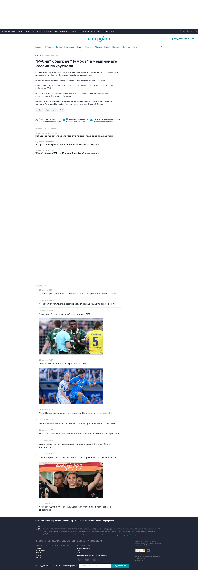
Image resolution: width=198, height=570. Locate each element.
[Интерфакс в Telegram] (81, 559)
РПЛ (61, 110)
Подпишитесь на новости (57, 565)
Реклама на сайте (93, 521)
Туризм (73, 31)
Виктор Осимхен (54, 251)
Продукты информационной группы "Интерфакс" (70, 541)
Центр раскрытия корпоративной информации (92, 555)
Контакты (39, 521)
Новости (116, 47)
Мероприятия (109, 31)
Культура (89, 47)
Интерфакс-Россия (51, 31)
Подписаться (120, 565)
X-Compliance (40, 551)
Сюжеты (126, 47)
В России (49, 47)
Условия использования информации (147, 556)
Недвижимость (83, 31)
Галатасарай (84, 251)
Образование (96, 31)
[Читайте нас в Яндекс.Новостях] (78, 559)
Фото (134, 47)
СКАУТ (38, 553)
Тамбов (54, 110)
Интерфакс (99, 38)
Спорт (79, 47)
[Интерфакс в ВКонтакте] (88, 559)
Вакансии (79, 521)
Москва (98, 47)
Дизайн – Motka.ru (141, 560)
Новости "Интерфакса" (84, 548)
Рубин (46, 110)
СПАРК (38, 548)
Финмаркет (64, 31)
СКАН (79, 551)
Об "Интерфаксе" (24, 31)
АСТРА (38, 557)
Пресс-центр (68, 521)
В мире (59, 47)
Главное (39, 47)
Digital (107, 47)
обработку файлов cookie (137, 535)
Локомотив (40, 251)
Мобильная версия (9, 31)
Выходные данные (141, 558)
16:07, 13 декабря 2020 (50, 56)
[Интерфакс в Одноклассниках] (95, 559)
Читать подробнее (104, 238)
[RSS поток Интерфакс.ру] (92, 559)
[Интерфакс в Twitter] (85, 559)
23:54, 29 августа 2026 (50, 170)
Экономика (69, 47)
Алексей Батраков (70, 251)
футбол (39, 110)
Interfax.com (37, 31)
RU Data (79, 553)
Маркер (38, 555)
